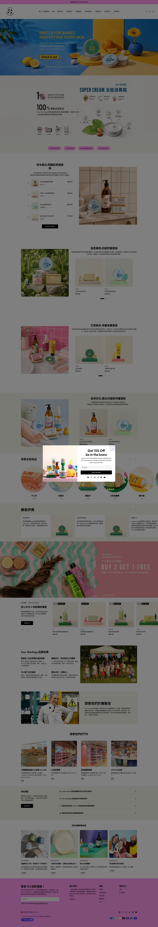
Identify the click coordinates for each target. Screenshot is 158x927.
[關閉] (112, 448)
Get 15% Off (96, 472)
